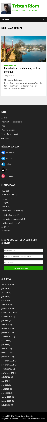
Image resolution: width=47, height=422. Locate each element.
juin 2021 (5, 381)
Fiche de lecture (7, 194)
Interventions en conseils (11, 122)
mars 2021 (5, 393)
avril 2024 (5, 304)
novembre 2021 (7, 365)
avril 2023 (5, 324)
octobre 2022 (6, 336)
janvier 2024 (6, 308)
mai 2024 (5, 300)
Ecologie (12, 65)
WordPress (35, 418)
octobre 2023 (6, 316)
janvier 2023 (6, 332)
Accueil (4, 118)
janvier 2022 (6, 356)
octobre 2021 (6, 369)
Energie (4, 202)
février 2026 (6, 284)
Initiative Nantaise (8, 215)
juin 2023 (5, 320)
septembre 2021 (8, 373)
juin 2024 (5, 296)
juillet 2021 (5, 377)
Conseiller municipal (9, 134)
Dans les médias (8, 130)
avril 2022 (5, 348)
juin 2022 (5, 344)
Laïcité (4, 230)
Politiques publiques (9, 223)
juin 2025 (5, 288)
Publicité (5, 206)
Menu (7, 19)
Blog (6, 65)
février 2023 (6, 328)
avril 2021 (5, 389)
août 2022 (5, 340)
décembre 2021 (7, 361)
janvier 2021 (6, 401)
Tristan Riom (25, 6)
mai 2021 (5, 385)
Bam (43, 418)
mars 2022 (5, 352)
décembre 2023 (7, 312)
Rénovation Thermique (10, 210)
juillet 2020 (5, 405)
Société (4, 227)
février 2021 (6, 397)
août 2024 (5, 292)
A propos (5, 138)
